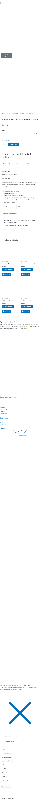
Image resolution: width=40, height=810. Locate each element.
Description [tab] (6, 171)
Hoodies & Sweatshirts (28, 164)
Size (3, 130)
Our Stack (4, 418)
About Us (3, 409)
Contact (3, 429)
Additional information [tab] (9, 174)
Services (3, 414)
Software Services (7, 757)
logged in (15, 225)
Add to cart (13, 144)
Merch (2, 422)
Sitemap (3, 424)
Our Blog (4, 776)
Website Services (7, 753)
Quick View (6, 274)
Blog (1, 420)
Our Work (3, 411)
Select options (8, 269)
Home (3, 113)
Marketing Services (7, 761)
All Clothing (9, 113)
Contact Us (5, 780)
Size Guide (5, 140)
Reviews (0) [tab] (6, 178)
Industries (4, 765)
